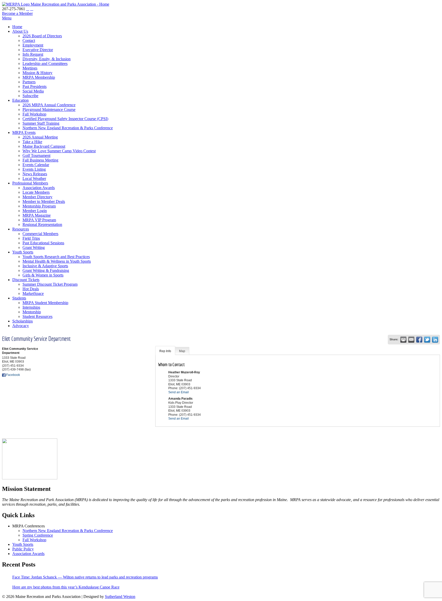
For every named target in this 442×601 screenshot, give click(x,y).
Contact (29, 40)
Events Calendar (36, 165)
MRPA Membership (39, 77)
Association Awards (39, 188)
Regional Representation (42, 224)
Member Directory (37, 197)
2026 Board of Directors (42, 36)
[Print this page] (403, 340)
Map (182, 351)
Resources (20, 229)
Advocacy (20, 325)
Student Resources (37, 316)
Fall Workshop (34, 114)
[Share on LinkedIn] (435, 340)
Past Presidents (35, 86)
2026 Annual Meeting (40, 137)
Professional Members (30, 183)
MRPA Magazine (37, 215)
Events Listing (34, 169)
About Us (20, 31)
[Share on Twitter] (427, 340)
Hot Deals (31, 289)
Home (17, 27)
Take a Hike (32, 142)
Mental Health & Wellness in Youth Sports (57, 261)
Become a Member (17, 13)
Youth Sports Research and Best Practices (56, 257)
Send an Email (178, 392)
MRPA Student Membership (45, 302)
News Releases (35, 174)
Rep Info (165, 351)
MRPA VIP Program (39, 220)
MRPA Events (24, 132)
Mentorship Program (39, 206)
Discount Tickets (25, 280)
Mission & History (37, 73)
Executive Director (38, 50)
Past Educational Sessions (43, 243)
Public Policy (23, 549)
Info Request (33, 54)
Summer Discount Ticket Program (50, 284)
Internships (31, 307)
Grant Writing (34, 247)
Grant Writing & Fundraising (46, 270)
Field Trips (31, 238)
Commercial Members (40, 234)
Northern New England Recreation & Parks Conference (68, 128)
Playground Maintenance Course (49, 109)
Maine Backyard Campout (44, 146)
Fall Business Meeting (40, 160)
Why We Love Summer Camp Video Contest (59, 151)
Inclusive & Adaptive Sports (45, 266)
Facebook (13, 375)
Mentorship (32, 312)
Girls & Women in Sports (43, 275)
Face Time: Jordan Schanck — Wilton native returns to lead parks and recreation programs (85, 577)
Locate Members (36, 192)
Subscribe (30, 96)
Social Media (33, 91)
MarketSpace (33, 293)
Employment (33, 45)
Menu (7, 18)
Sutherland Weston (120, 596)
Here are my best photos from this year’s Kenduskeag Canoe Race (65, 587)
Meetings (30, 68)
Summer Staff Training (41, 123)
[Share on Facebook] (419, 340)
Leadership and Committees (45, 63)
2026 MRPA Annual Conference (49, 105)
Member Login (35, 211)
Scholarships (22, 321)
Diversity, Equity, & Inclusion (47, 59)
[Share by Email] (411, 340)
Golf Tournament (36, 155)
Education (20, 100)
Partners (29, 82)
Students (19, 298)
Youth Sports (22, 252)
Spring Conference (38, 535)
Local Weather (34, 178)
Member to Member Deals (44, 201)
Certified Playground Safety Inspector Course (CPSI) (65, 119)
